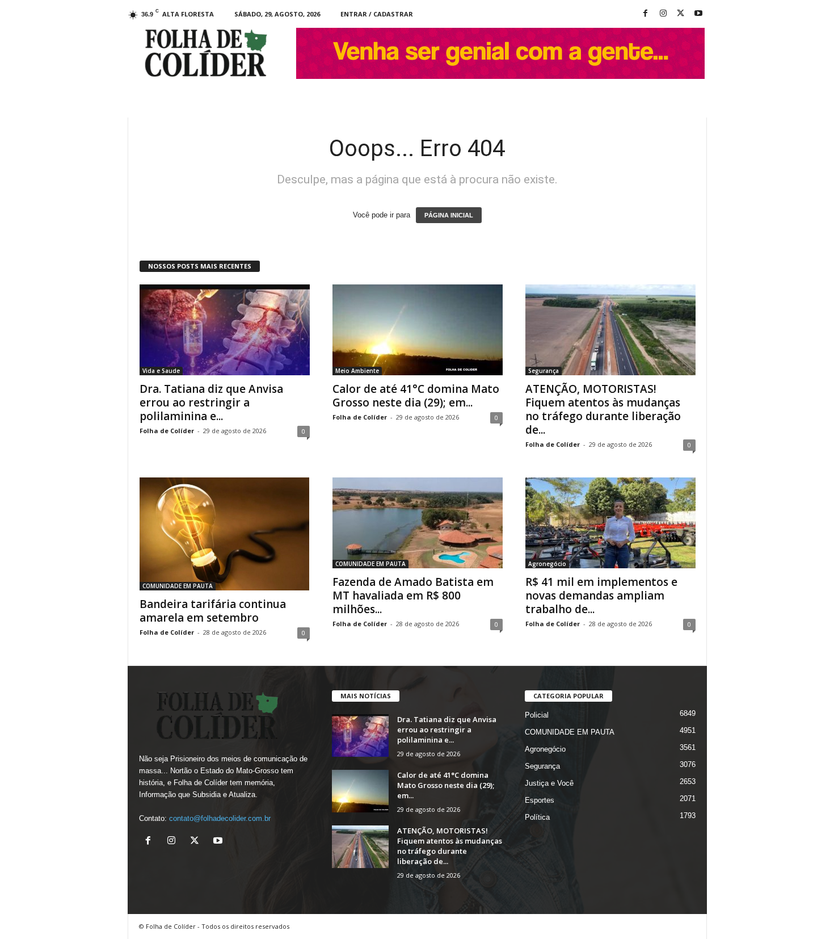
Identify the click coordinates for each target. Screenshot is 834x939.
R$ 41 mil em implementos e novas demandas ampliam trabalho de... (601, 596)
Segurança (543, 371)
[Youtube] (698, 14)
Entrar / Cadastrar (376, 14)
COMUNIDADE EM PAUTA (177, 586)
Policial (537, 715)
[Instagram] (663, 14)
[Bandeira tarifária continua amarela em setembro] (225, 533)
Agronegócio (547, 564)
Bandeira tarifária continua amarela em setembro (213, 611)
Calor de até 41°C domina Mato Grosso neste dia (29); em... (415, 396)
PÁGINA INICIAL (448, 215)
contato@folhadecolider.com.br (220, 818)
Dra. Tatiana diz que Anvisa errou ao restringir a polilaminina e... (211, 403)
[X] (681, 14)
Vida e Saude (161, 371)
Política (537, 817)
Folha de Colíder (167, 430)
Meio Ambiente (357, 371)
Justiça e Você (549, 783)
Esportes (539, 800)
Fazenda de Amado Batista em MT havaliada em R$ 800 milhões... (413, 596)
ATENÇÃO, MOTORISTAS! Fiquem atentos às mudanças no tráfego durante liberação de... (603, 409)
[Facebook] (645, 14)
